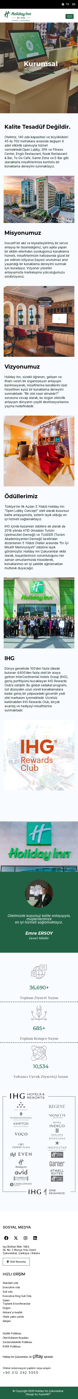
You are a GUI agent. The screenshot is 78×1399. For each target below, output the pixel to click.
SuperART (45, 1394)
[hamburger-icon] (69, 16)
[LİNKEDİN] (35, 1238)
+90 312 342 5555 (20, 1372)
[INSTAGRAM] (25, 1238)
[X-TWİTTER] (15, 1238)
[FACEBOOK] (6, 1238)
